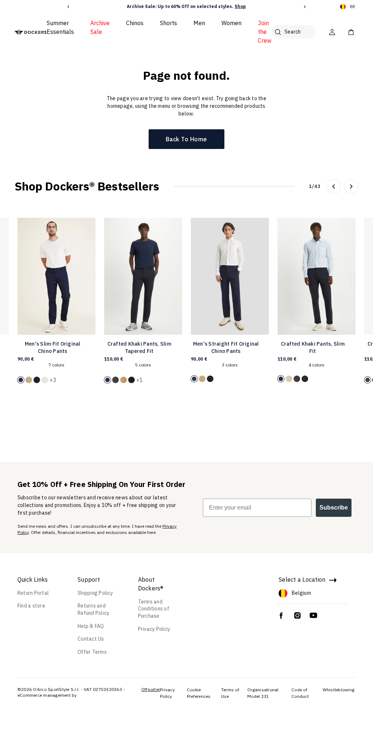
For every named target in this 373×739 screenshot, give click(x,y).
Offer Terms (92, 652)
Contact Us (91, 639)
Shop (240, 6)
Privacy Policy (154, 629)
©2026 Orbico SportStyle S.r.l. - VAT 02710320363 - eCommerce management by (71, 692)
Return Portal (33, 593)
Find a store (31, 605)
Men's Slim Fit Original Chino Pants (53, 347)
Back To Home (186, 139)
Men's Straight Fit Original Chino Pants (226, 347)
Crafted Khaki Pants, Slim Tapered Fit (139, 347)
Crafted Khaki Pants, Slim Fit (313, 347)
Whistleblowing (339, 689)
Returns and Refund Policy (93, 609)
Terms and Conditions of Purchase (153, 608)
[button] (68, 6)
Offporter (150, 689)
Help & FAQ (91, 626)
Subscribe (333, 507)
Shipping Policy (95, 593)
